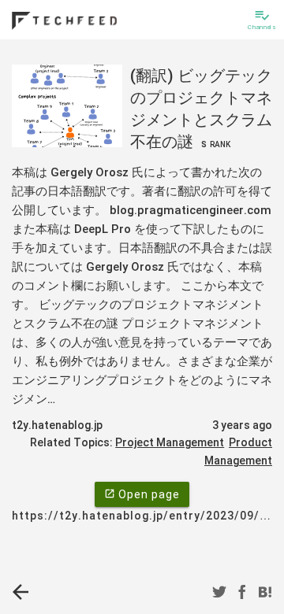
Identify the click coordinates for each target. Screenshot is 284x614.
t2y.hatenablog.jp (57, 425)
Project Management (169, 442)
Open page (142, 494)
